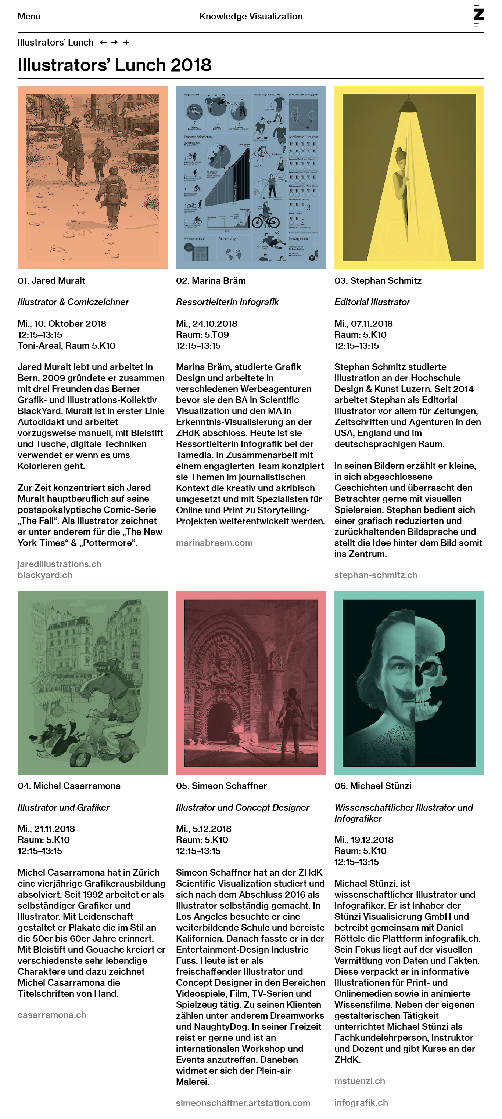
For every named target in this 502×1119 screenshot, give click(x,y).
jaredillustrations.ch (59, 563)
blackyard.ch (45, 574)
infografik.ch (361, 1102)
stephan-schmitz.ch (375, 574)
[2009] (103, 42)
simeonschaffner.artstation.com (243, 1102)
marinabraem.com (214, 542)
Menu (29, 16)
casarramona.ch (52, 1014)
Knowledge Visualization (251, 16)
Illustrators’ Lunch (56, 42)
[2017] (114, 42)
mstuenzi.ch (359, 1080)
